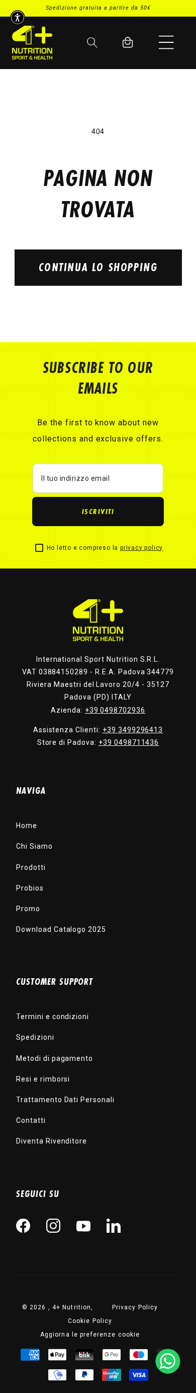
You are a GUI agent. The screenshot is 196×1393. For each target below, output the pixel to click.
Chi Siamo (34, 846)
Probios (30, 888)
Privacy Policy (135, 1307)
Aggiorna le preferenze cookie (90, 1334)
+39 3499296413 (133, 730)
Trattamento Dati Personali (65, 1100)
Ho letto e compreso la (105, 547)
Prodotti (31, 867)
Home (26, 825)
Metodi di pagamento (54, 1058)
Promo (28, 909)
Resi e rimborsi (43, 1079)
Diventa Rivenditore (51, 1141)
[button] (166, 42)
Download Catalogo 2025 (61, 929)
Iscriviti (98, 511)
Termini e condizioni (52, 1016)
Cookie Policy (90, 1320)
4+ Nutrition (71, 1307)
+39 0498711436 (129, 742)
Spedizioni (35, 1037)
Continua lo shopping (98, 267)
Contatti (31, 1120)
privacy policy (141, 547)
